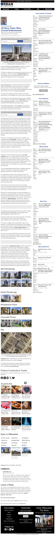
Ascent (8, 212)
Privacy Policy (9, 519)
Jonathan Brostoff (21, 74)
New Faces (43, 201)
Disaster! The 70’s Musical (44, 257)
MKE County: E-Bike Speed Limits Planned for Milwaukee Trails (45, 70)
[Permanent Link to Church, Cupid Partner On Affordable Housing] (6, 453)
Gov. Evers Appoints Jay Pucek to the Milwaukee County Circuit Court (45, 205)
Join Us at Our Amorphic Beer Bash (9, 1)
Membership (48, 9)
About (9, 512)
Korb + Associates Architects (7, 101)
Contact (9, 516)
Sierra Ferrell (41, 264)
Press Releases (43, 98)
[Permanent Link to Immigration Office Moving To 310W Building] (26, 453)
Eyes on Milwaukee (11, 465)
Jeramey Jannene (5, 35)
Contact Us (22, 503)
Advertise (9, 514)
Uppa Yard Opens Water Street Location (44, 171)
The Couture (21, 212)
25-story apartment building (12, 66)
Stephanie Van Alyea (15, 246)
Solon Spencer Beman (20, 227)
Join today (19, 360)
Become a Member (43, 83)
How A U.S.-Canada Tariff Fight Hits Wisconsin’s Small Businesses (46, 42)
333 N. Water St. (14, 212)
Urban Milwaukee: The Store (44, 509)
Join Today (43, 90)
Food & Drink (27, 9)
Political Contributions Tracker (14, 370)
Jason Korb (22, 99)
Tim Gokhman (12, 139)
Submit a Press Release (9, 521)
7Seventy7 (3, 212)
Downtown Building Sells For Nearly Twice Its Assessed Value (16, 443)
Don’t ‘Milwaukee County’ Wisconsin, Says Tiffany (45, 149)
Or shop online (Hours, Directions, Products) (44, 531)
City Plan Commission (8, 105)
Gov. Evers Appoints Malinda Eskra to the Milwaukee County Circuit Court (45, 221)
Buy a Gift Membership (38, 94)
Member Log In (28, 1)
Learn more (3, 374)
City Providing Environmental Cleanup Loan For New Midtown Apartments (44, 31)
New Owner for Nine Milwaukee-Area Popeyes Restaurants (45, 161)
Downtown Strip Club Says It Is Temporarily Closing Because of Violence (46, 17)
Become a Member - (21, 1)
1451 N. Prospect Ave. (22, 89)
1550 (6, 214)
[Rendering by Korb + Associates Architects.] (6, 275)
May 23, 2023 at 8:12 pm (8, 473)
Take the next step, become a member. (26, 520)
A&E (38, 9)
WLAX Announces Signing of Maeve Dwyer (45, 113)
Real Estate (6, 9)
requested (19, 105)
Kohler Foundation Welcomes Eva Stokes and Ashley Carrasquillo (45, 236)
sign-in (16, 500)
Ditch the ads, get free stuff (26, 522)
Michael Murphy (12, 198)
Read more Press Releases (39, 144)
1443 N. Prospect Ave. (20, 90)
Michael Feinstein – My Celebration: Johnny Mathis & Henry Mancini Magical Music (45, 270)
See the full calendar (37, 292)
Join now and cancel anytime (8, 497)
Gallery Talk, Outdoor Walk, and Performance (44, 285)
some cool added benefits (13, 366)
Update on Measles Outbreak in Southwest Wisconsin (44, 102)
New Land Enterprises (6, 84)
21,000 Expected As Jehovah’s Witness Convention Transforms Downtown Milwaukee (44, 56)
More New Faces (37, 244)
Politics (17, 9)
